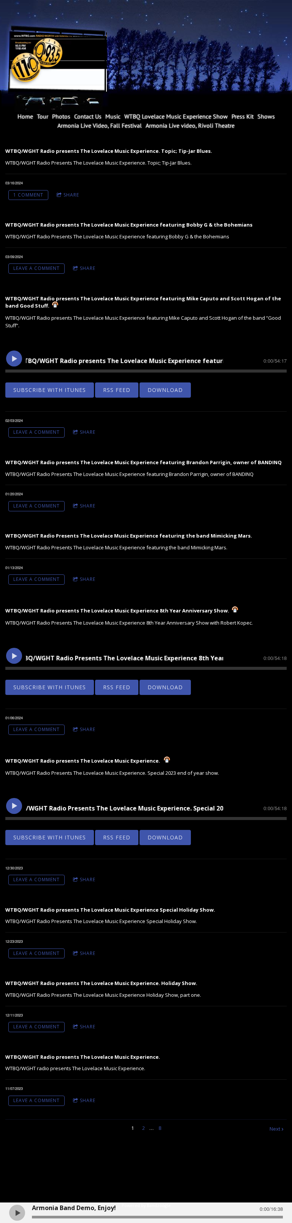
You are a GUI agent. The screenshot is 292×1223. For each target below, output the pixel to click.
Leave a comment (36, 268)
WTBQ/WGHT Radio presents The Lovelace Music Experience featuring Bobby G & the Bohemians (128, 224)
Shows (266, 116)
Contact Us (88, 116)
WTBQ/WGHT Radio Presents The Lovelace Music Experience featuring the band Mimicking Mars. (128, 535)
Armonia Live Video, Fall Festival (99, 125)
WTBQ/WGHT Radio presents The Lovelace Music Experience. (83, 760)
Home (25, 116)
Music (113, 116)
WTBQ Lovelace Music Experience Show (176, 116)
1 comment (28, 195)
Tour (42, 116)
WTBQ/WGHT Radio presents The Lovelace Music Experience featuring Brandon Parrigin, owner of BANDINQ (143, 462)
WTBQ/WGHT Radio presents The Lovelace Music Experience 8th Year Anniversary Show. (117, 610)
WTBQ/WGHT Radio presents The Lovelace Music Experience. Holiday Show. (101, 983)
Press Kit (243, 116)
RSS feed (116, 389)
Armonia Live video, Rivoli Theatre (190, 125)
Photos (61, 116)
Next (275, 1128)
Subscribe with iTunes (49, 389)
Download (165, 389)
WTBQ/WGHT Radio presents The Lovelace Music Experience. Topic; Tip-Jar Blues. (108, 151)
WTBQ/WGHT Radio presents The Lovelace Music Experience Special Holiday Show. (110, 909)
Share (71, 195)
